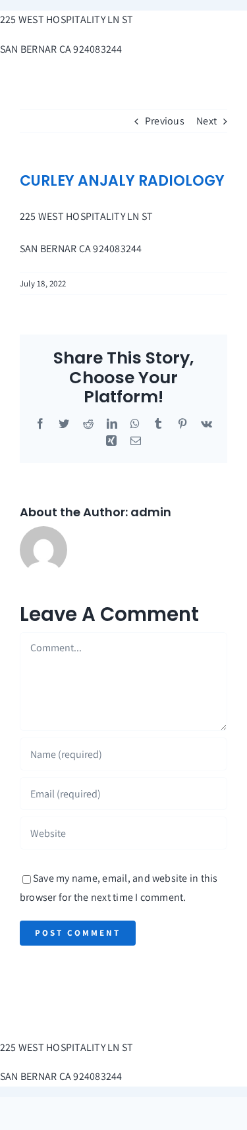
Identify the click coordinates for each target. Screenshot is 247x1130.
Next (206, 121)
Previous (164, 121)
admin (150, 512)
